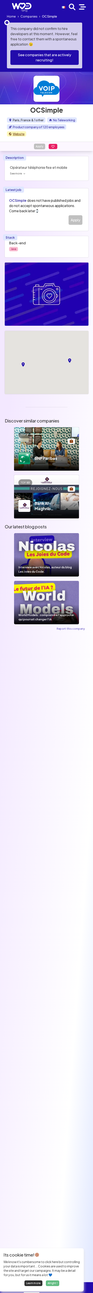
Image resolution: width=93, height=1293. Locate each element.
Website (18, 134)
